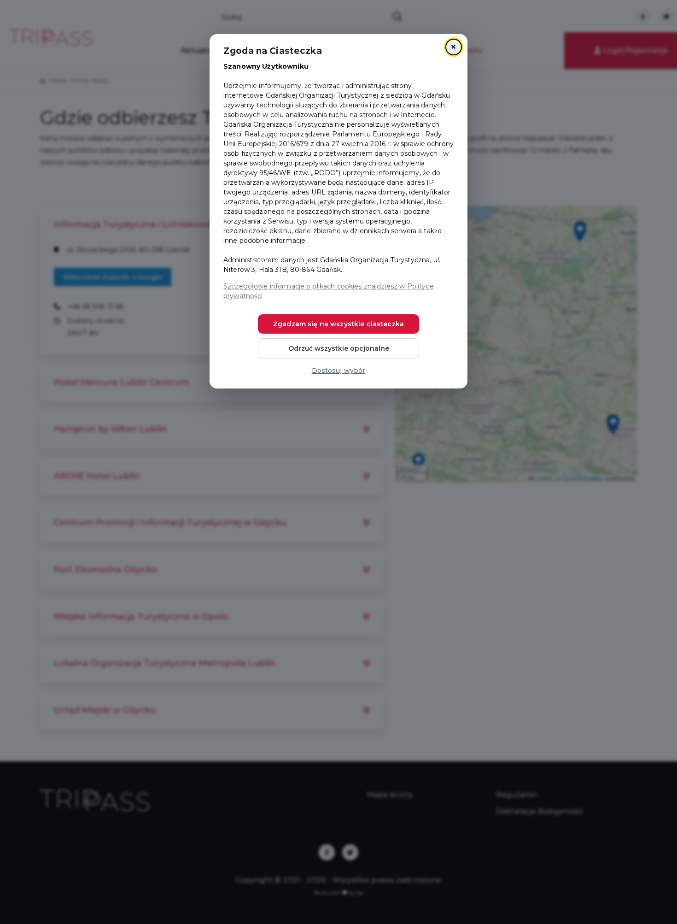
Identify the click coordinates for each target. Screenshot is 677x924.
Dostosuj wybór (339, 370)
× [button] (453, 47)
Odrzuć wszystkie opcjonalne (338, 348)
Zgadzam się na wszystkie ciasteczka (338, 324)
